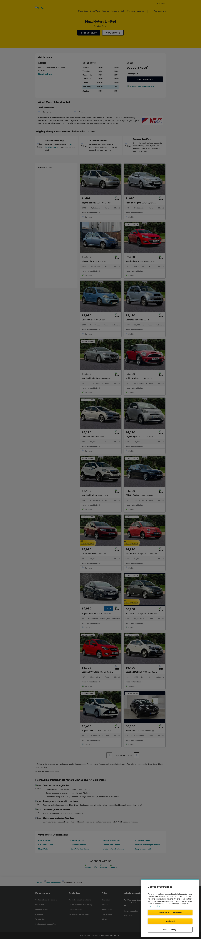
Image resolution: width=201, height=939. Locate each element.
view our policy (154, 906)
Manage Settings (170, 930)
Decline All (170, 921)
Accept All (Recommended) (170, 913)
